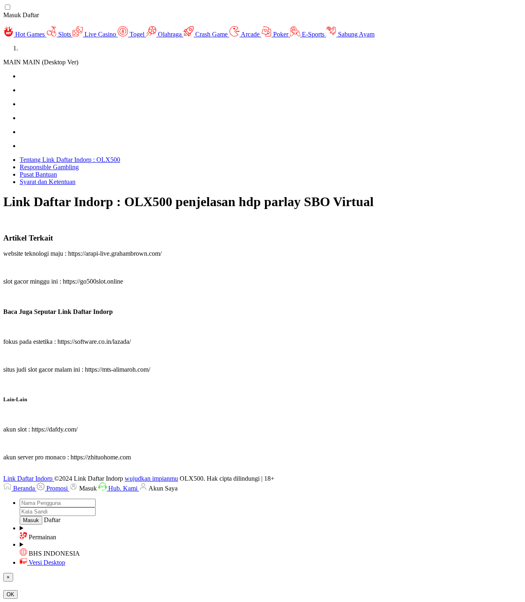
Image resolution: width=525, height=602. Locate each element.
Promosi (57, 488)
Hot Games (30, 34)
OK (10, 594)
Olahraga (169, 34)
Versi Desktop (47, 562)
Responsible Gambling (49, 167)
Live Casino (100, 34)
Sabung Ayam (355, 34)
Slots (65, 34)
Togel (137, 34)
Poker (281, 34)
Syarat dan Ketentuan (47, 181)
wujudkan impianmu (151, 478)
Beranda (24, 488)
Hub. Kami (123, 488)
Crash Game (211, 34)
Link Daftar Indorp (28, 478)
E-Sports (313, 34)
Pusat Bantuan (38, 174)
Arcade (250, 34)
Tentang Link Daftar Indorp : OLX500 (70, 159)
